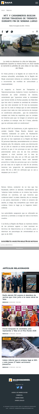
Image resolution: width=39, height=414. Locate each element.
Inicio (3, 10)
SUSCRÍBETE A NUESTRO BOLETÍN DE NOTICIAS (19, 241)
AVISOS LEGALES (19, 400)
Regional (9, 10)
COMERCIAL (19, 395)
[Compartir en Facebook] (2, 33)
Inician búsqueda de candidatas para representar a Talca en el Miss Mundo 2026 (19, 329)
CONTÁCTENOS (19, 398)
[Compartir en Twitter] (7, 33)
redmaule (5, 302)
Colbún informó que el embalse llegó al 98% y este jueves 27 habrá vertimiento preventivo (19, 362)
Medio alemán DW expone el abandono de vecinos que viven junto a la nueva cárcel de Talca (20, 297)
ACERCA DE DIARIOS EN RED (19, 392)
